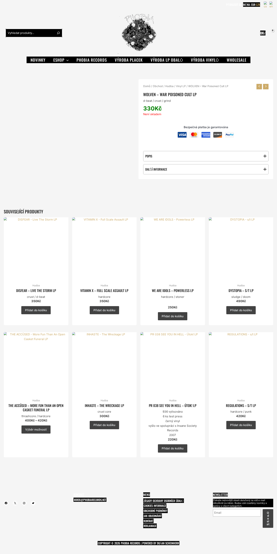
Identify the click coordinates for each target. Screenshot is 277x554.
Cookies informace (155, 505)
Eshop (58, 60)
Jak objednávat (152, 516)
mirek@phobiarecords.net (90, 500)
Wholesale (236, 60)
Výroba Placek (129, 60)
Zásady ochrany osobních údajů (164, 501)
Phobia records (92, 60)
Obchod (158, 86)
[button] (66, 60)
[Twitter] (11, 5)
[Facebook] (5, 5)
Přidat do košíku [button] (36, 310)
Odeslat (268, 518)
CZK (258, 4)
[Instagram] (16, 5)
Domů (146, 86)
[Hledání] (58, 33)
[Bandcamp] (22, 5)
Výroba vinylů (205, 60)
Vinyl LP (181, 86)
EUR (253, 4)
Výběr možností (36, 429)
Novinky (38, 60)
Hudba (169, 86)
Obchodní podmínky (155, 511)
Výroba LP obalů (167, 60)
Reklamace (150, 526)
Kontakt (148, 521)
